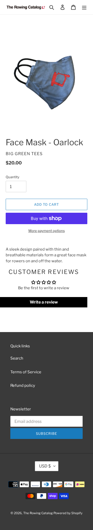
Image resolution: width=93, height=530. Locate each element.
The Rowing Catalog (38, 513)
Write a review (44, 302)
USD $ (45, 466)
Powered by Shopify (67, 513)
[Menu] (84, 7)
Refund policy (22, 385)
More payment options (46, 231)
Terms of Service (25, 372)
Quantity (12, 177)
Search (16, 358)
